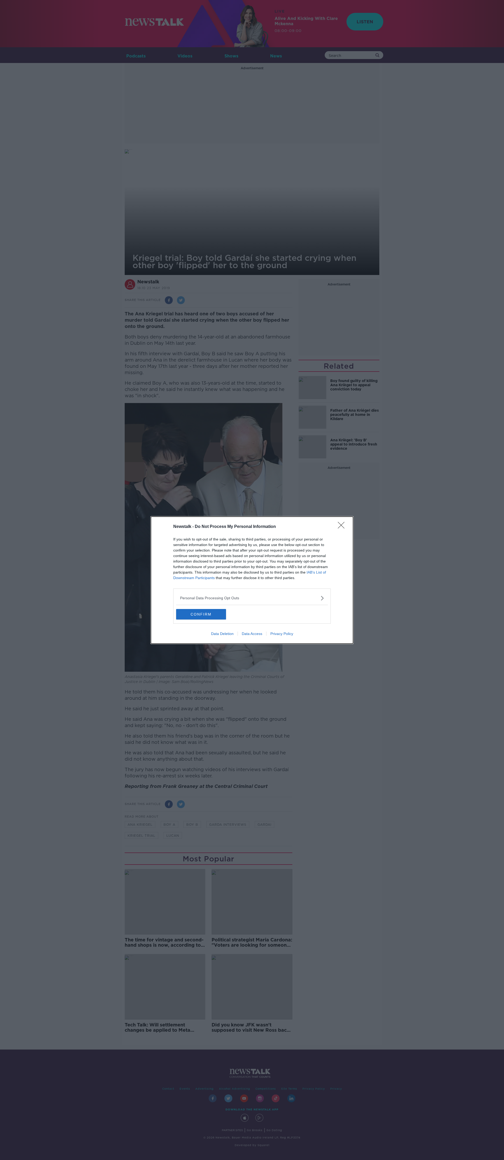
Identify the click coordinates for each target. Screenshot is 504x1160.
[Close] (343, 527)
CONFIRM (201, 614)
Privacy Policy (281, 634)
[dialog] (252, 580)
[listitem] (252, 598)
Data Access (252, 634)
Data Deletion (222, 634)
